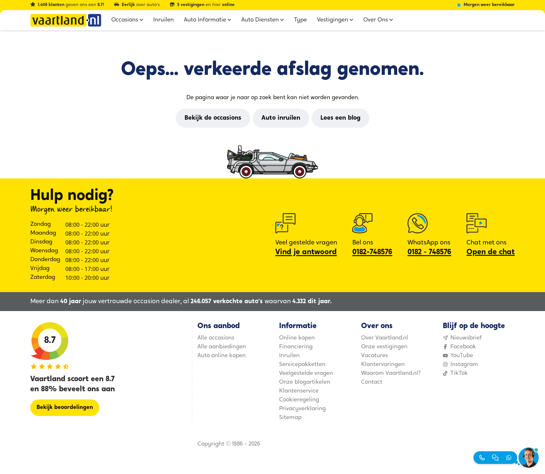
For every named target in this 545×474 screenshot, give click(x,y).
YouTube (461, 356)
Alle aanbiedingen (221, 347)
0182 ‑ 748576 (429, 252)
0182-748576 (372, 252)
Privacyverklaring (302, 409)
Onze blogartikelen (304, 382)
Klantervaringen (383, 365)
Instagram (464, 365)
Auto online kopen (221, 356)
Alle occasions (215, 338)
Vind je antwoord (306, 252)
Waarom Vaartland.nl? (391, 373)
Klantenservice (299, 391)
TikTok (459, 373)
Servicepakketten (302, 365)
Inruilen (289, 356)
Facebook (463, 347)
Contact (371, 382)
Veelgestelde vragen (306, 373)
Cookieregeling (299, 400)
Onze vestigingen (384, 347)
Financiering (296, 347)
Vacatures (374, 356)
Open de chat (490, 252)
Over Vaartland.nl (384, 338)
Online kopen (297, 338)
